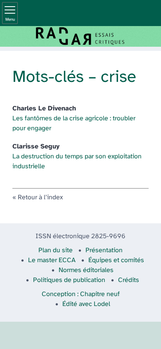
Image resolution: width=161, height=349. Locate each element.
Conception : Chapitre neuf (81, 294)
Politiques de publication (69, 280)
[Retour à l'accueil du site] (80, 36)
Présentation (104, 250)
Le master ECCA (52, 260)
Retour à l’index (40, 197)
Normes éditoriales (86, 270)
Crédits (128, 280)
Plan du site (55, 250)
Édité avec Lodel (86, 304)
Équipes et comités (116, 260)
